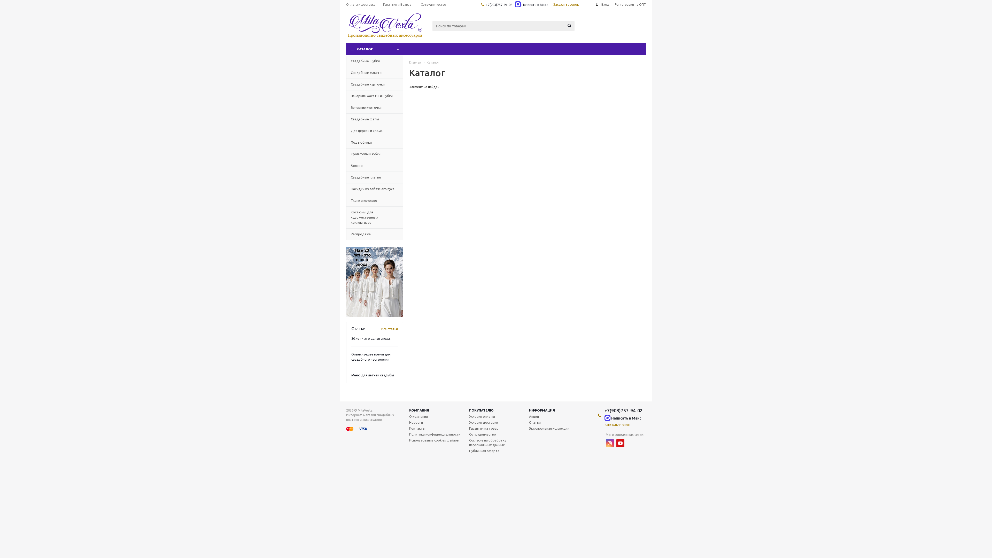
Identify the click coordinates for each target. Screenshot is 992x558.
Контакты (417, 428)
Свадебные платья (366, 177)
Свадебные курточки (368, 84)
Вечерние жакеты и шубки (372, 96)
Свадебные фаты (365, 119)
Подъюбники (361, 142)
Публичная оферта (484, 451)
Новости (416, 422)
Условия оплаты (482, 416)
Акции (534, 416)
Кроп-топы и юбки (366, 154)
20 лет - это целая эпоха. (371, 338)
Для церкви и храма (367, 131)
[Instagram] (610, 443)
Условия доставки (483, 422)
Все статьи (389, 329)
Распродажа (361, 234)
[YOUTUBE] (620, 443)
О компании (418, 416)
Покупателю (481, 410)
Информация (542, 410)
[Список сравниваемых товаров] (589, 29)
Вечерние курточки (366, 107)
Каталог (365, 49)
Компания (419, 410)
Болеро (357, 165)
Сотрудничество (482, 434)
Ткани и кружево (364, 200)
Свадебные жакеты (366, 72)
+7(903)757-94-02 (499, 4)
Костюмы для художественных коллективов (364, 217)
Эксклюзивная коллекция (549, 428)
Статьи (535, 422)
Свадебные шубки (365, 61)
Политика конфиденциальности (434, 434)
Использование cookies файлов (434, 440)
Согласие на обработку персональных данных (487, 442)
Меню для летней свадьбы (372, 375)
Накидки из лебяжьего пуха (372, 189)
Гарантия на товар (484, 428)
